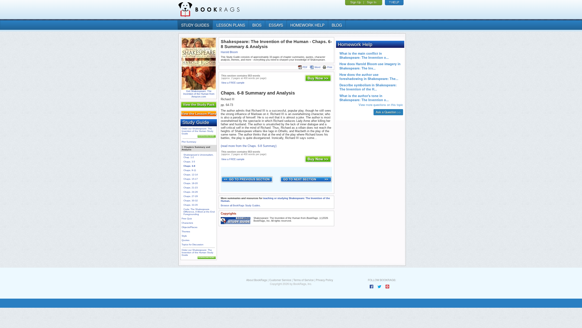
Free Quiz (187, 218)
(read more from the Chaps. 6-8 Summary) (248, 146)
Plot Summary (189, 142)
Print (329, 67)
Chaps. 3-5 (189, 161)
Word (317, 67)
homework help (307, 25)
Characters (187, 223)
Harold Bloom (229, 52)
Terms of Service (303, 280)
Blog (337, 25)
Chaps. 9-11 (189, 170)
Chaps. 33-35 (190, 205)
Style (184, 236)
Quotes (185, 240)
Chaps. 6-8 (189, 166)
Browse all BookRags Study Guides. (241, 205)
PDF (305, 67)
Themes (186, 231)
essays (276, 25)
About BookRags (256, 280)
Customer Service (280, 280)
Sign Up (355, 2)
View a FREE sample (232, 82)
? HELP (394, 2)
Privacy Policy (324, 280)
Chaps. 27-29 (190, 196)
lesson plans (230, 25)
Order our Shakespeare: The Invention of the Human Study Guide (197, 131)
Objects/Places (189, 227)
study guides (195, 25)
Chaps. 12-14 (190, 174)
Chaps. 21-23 (190, 187)
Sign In (371, 2)
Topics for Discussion (192, 244)
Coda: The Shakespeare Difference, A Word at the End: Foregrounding (199, 211)
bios (256, 25)
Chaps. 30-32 (190, 200)
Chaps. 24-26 (190, 192)
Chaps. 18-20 (190, 183)
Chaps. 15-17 (190, 179)
